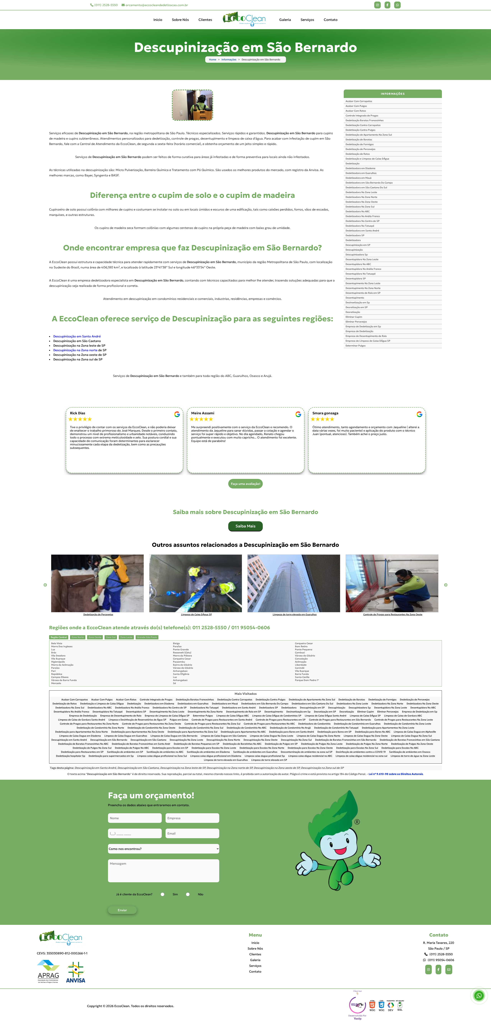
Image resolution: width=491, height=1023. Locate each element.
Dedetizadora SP (355, 235)
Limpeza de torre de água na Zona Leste (413, 756)
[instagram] (377, 5)
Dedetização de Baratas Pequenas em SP (196, 744)
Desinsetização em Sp (358, 302)
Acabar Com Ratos (356, 110)
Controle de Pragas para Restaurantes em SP (281, 720)
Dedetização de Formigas (360, 144)
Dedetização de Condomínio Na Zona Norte (100, 728)
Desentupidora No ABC (358, 264)
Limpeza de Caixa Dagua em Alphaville (415, 732)
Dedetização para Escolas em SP (170, 748)
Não (200, 894)
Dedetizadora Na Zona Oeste (362, 201)
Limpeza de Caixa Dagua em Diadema (80, 736)
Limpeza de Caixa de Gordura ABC (403, 716)
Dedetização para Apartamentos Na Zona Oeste (137, 732)
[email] (448, 969)
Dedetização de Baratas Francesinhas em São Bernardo (345, 740)
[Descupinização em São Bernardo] (192, 105)
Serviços (307, 19)
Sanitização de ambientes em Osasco (409, 752)
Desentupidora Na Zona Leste (362, 259)
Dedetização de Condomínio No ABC (246, 728)
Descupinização (354, 249)
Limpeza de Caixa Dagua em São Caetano (223, 736)
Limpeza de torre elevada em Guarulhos (226, 760)
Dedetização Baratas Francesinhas (365, 120)
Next (446, 585)
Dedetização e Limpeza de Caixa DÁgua (367, 158)
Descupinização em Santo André (77, 336)
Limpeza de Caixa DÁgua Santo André (325, 716)
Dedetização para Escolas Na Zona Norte (262, 748)
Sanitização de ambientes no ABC (165, 752)
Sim (175, 894)
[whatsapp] (397, 5)
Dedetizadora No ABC (358, 211)
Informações (229, 59)
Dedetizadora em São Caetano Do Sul (366, 187)
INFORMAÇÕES (393, 93)
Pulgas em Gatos (179, 720)
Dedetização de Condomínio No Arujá (290, 728)
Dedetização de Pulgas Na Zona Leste (322, 744)
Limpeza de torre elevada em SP (269, 760)
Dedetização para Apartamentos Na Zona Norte (81, 732)
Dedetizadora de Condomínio (314, 724)
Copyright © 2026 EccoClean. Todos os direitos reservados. (130, 1006)
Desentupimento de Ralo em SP (363, 292)
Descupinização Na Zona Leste (186, 740)
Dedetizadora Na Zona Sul (360, 206)
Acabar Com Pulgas (356, 105)
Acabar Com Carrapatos (359, 101)
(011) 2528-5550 (106, 5)
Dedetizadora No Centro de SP (363, 221)
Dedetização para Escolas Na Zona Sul (357, 748)
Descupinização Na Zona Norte (223, 740)
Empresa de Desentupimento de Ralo (366, 336)
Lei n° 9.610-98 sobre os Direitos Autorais (396, 774)
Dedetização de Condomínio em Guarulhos (357, 724)
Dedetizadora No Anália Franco (363, 216)
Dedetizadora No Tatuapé (360, 225)
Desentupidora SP (356, 278)
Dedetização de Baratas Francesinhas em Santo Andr (141, 744)
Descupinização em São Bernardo (108, 740)
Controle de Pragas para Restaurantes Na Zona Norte (89, 724)
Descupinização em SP (358, 244)
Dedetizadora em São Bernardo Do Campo (369, 182)
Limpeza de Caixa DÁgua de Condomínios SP (276, 716)
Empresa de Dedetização (359, 331)
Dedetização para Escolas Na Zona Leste (214, 748)
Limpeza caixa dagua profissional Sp (265, 756)
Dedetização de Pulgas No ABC (132, 748)
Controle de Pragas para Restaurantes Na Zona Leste (403, 720)
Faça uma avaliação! (245, 484)
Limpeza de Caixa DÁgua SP (365, 716)
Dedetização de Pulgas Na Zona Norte (367, 744)
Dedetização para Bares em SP (334, 732)
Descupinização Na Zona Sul (296, 740)
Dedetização (352, 163)
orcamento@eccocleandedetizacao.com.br (157, 5)
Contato (331, 19)
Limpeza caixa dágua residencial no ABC (310, 756)
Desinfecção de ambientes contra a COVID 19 (361, 752)
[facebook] (387, 5)
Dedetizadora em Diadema (360, 168)
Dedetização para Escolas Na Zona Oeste (310, 748)
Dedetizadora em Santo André (362, 230)
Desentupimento (355, 297)
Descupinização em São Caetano (148, 740)
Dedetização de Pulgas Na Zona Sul (92, 748)
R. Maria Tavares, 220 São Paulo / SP (438, 945)
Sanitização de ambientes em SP (125, 752)
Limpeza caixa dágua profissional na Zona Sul (162, 756)
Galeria (285, 19)
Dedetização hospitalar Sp (70, 756)
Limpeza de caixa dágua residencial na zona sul (361, 756)
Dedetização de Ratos (358, 153)
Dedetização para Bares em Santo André (291, 732)
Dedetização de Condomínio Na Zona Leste (407, 724)
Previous (45, 585)
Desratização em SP (357, 307)
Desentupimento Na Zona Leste (363, 283)
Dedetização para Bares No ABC (372, 732)
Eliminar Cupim (354, 316)
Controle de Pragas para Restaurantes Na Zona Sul (212, 724)
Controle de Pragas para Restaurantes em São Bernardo (340, 720)
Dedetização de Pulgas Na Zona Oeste (412, 744)
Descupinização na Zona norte (75, 350)
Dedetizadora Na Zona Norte (361, 197)
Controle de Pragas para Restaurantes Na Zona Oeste (151, 724)
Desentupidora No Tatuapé (361, 273)
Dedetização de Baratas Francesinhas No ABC (83, 744)
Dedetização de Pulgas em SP (281, 744)
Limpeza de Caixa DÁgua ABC (232, 716)
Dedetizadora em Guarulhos (361, 173)
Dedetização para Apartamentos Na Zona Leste (388, 728)
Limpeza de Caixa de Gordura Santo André (81, 720)
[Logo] (62, 938)
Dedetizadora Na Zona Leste (361, 192)
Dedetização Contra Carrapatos (363, 125)
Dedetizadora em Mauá (359, 177)
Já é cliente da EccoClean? (134, 894)
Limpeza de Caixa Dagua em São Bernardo (174, 736)
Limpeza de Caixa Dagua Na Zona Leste (271, 736)
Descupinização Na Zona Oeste (261, 740)
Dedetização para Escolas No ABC (400, 748)
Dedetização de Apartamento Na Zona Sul (369, 134)
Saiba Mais (245, 526)
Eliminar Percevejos (356, 321)
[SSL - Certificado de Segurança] (400, 1006)
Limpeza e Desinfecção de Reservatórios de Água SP (137, 720)
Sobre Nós (180, 19)
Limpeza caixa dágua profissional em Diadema (215, 756)
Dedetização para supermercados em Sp (111, 756)
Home (212, 59)
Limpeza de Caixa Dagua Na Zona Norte (318, 736)
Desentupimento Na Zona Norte (363, 288)
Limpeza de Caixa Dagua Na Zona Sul (411, 736)
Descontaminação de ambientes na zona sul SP (306, 752)
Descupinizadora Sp (357, 254)
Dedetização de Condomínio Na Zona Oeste (151, 728)
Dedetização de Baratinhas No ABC (242, 744)
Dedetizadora (353, 240)
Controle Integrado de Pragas (362, 115)
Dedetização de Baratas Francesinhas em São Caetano (410, 740)
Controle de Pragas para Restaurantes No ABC (269, 724)
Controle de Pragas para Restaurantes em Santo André (222, 720)
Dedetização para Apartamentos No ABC (243, 732)
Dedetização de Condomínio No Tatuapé (336, 728)
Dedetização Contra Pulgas (360, 129)
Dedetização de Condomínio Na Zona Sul (201, 728)
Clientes (205, 19)
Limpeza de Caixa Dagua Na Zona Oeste (366, 736)
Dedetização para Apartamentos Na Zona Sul (192, 732)
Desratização (353, 312)
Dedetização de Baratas (359, 139)
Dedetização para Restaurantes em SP (82, 752)
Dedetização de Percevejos (360, 149)
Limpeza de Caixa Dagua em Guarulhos (125, 736)
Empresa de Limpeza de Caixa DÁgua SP (368, 340)
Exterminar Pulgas (356, 345)
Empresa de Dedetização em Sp (363, 326)
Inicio (157, 19)
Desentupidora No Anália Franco (363, 268)
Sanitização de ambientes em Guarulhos (255, 752)
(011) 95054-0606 (441, 960)
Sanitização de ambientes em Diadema (208, 752)
